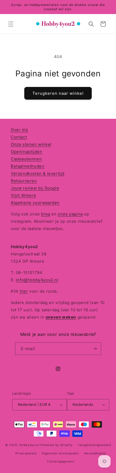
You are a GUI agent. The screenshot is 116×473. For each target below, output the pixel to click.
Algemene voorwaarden (35, 202)
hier (24, 291)
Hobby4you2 (29, 445)
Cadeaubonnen (26, 158)
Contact (19, 137)
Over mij (19, 129)
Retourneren (24, 180)
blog (45, 214)
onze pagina (70, 214)
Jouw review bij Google (35, 188)
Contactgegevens (60, 461)
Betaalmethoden (27, 166)
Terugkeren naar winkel (58, 93)
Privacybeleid (26, 453)
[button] (11, 24)
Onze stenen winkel (31, 144)
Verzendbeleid (95, 453)
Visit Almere (23, 195)
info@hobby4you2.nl (37, 279)
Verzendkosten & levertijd (37, 173)
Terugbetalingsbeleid (94, 445)
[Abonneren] (95, 348)
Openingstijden (26, 151)
